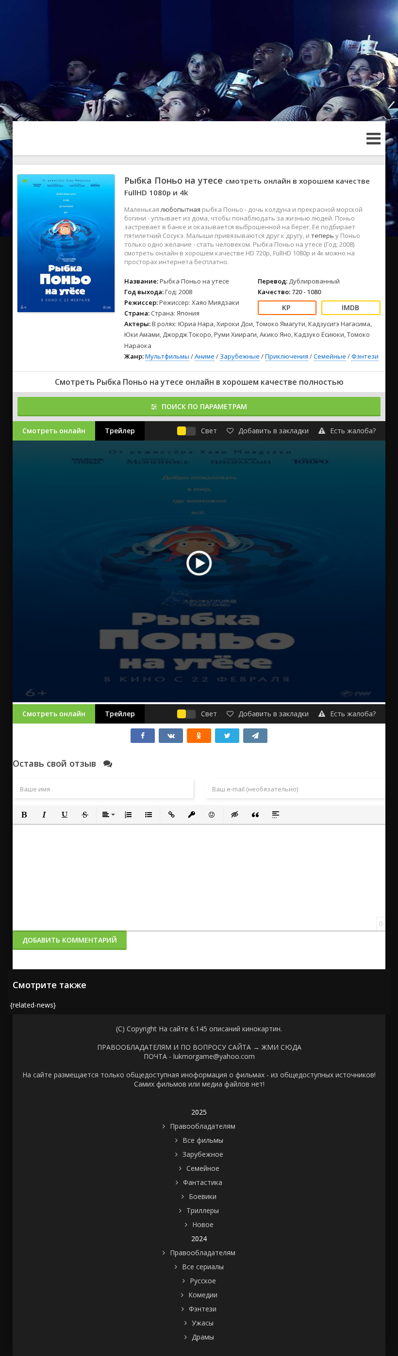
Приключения (286, 356)
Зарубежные (240, 356)
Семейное (202, 1168)
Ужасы (203, 1322)
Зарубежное (202, 1154)
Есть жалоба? (353, 430)
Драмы (203, 1336)
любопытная (181, 209)
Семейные (330, 356)
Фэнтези (365, 356)
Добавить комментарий (69, 940)
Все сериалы (203, 1266)
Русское (203, 1280)
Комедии (202, 1294)
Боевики (202, 1196)
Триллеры (202, 1210)
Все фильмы (202, 1140)
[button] (24, 814)
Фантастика (202, 1182)
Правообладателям (202, 1126)
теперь (323, 235)
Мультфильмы (167, 356)
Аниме (205, 356)
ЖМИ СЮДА (281, 1047)
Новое (203, 1224)
